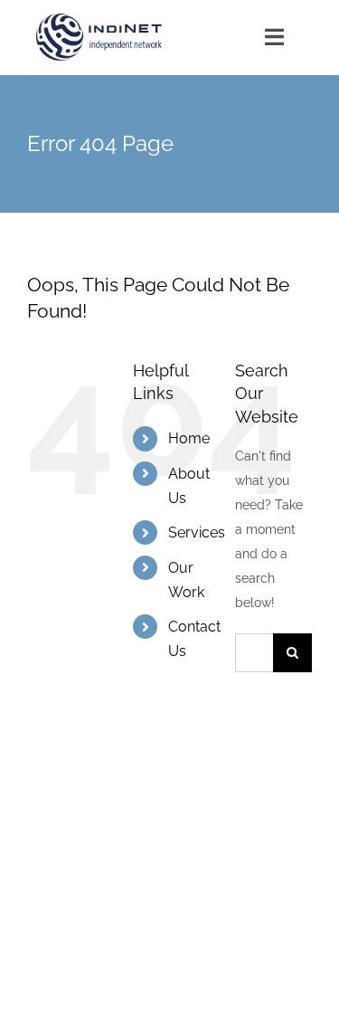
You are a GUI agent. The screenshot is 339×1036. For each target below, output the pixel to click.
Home (189, 438)
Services (196, 532)
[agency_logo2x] (100, 20)
